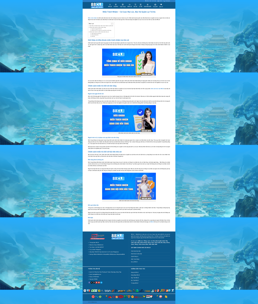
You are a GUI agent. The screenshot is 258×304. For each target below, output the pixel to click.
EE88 (146, 244)
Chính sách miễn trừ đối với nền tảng (98, 27)
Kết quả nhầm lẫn (95, 34)
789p (166, 241)
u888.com (140, 241)
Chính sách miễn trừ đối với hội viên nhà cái (99, 32)
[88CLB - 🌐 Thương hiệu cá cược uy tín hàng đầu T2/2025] (97, 5)
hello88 (145, 242)
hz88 (132, 242)
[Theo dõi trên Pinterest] (96, 282)
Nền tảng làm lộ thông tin (96, 33)
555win (168, 242)
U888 (152, 244)
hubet (152, 242)
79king (149, 242)
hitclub (143, 244)
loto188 (153, 241)
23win (132, 244)
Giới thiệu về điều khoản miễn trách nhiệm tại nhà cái (101, 25)
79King (145, 241)
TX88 (149, 244)
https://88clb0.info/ (98, 245)
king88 (159, 241)
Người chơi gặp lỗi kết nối (97, 28)
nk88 (156, 241)
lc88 (156, 242)
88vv (162, 242)
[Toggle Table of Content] (111, 24)
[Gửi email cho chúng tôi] (94, 282)
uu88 (135, 242)
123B (139, 244)
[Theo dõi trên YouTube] (99, 282)
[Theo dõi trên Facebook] (89, 282)
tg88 (138, 242)
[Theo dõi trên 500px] (101, 282)
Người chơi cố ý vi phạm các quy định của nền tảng (101, 30)
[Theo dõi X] (92, 282)
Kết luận (93, 36)
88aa (164, 242)
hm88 (163, 241)
